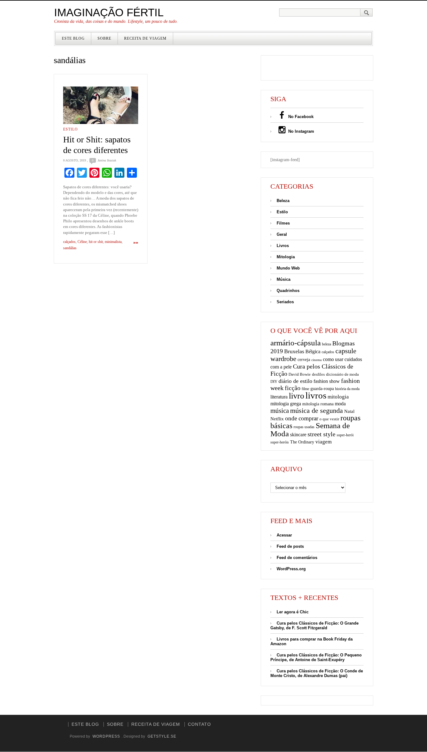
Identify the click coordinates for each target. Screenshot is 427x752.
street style (321, 434)
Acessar (284, 535)
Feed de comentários (297, 557)
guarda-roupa (322, 388)
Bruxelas (294, 351)
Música (283, 279)
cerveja (304, 359)
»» (135, 242)
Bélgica (312, 351)
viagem (323, 442)
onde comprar (301, 418)
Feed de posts (290, 546)
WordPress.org (291, 568)
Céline (82, 242)
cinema (316, 360)
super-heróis (279, 442)
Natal (349, 411)
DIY (273, 381)
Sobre (104, 38)
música (279, 410)
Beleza (283, 200)
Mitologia (286, 257)
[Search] (366, 12)
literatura (279, 396)
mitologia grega (285, 403)
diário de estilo (295, 381)
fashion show (327, 381)
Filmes (283, 223)
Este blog (73, 38)
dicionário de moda (342, 374)
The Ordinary (302, 442)
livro (296, 395)
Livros (283, 245)
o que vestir (329, 419)
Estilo (70, 129)
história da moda (347, 389)
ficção (292, 388)
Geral (282, 234)
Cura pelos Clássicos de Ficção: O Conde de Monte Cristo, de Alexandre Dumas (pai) (316, 673)
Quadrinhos (288, 290)
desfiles (318, 374)
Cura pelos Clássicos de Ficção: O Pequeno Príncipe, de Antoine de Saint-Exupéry (316, 657)
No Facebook (300, 116)
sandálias (70, 248)
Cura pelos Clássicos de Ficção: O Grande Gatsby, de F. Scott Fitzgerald (314, 625)
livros (315, 395)
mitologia (338, 397)
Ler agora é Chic (293, 612)
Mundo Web (288, 268)
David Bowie (300, 374)
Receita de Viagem (145, 38)
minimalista (113, 242)
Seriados (285, 301)
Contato (199, 724)
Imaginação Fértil (108, 12)
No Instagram (300, 131)
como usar (333, 359)
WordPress (106, 736)
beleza (326, 344)
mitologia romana (318, 404)
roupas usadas (304, 427)
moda (340, 403)
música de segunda (316, 410)
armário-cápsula (295, 343)
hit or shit (96, 242)
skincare (298, 434)
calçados (69, 242)
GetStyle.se (162, 736)
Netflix (277, 418)
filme (305, 389)
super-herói (345, 435)
